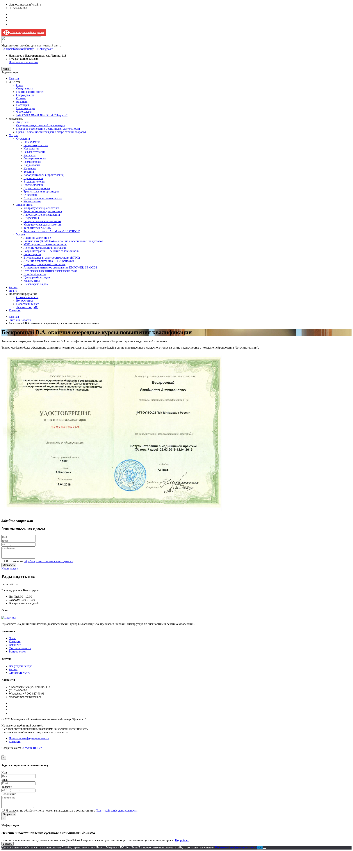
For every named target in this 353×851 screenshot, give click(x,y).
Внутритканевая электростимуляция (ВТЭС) (52, 257)
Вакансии (22, 101)
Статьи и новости (27, 297)
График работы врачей (30, 91)
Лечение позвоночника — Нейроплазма (49, 260)
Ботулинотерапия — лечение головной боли (51, 251)
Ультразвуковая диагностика (41, 208)
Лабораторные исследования (42, 214)
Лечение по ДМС (27, 307)
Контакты (15, 310)
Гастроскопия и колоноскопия (42, 221)
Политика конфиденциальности (29, 738)
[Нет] (264, 848)
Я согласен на (39, 561)
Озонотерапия (32, 254)
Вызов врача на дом (36, 284)
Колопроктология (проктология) (44, 174)
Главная (14, 78)
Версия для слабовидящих (27, 32)
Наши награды (25, 108)
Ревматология (32, 161)
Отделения (23, 138)
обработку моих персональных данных (48, 561)
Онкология (30, 194)
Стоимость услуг (19, 672)
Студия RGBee (32, 747)
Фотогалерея (24, 111)
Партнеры (22, 105)
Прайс (13, 290)
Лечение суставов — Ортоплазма (44, 264)
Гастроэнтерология (36, 145)
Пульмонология (33, 178)
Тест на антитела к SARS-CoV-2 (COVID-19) (52, 231)
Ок (259, 847)
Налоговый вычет (27, 303)
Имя (4, 772)
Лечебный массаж (35, 274)
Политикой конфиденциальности (117, 810)
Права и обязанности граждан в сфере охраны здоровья (51, 132)
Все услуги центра (20, 666)
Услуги (13, 135)
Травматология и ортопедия (41, 191)
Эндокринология (34, 181)
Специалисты (24, 88)
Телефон (6, 786)
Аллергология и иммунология (43, 198)
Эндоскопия (31, 217)
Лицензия (22, 122)
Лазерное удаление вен (38, 237)
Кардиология (32, 165)
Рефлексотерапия (34, 151)
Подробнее (182, 840)
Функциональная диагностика (43, 211)
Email (4, 779)
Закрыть (7, 843)
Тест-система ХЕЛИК (37, 227)
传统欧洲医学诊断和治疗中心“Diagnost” (27, 49)
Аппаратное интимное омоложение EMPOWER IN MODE (60, 267)
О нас (19, 85)
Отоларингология (35, 158)
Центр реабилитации (37, 277)
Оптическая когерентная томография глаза (50, 270)
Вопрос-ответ (24, 300)
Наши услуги (9, 568)
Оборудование (25, 95)
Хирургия (30, 168)
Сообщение (8, 794)
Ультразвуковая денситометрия (43, 224)
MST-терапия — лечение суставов (45, 244)
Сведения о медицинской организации (40, 125)
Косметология (32, 201)
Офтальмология (33, 184)
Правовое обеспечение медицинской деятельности (48, 128)
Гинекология (32, 141)
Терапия (29, 171)
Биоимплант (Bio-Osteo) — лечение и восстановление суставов (63, 241)
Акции (13, 287)
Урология (29, 155)
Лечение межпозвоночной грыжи (45, 247)
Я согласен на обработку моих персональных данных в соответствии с (72, 810)
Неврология (31, 148)
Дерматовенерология (37, 188)
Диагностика (24, 204)
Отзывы (21, 98)
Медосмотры (32, 280)
